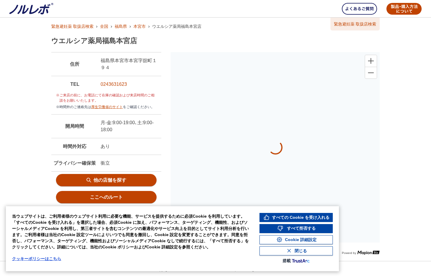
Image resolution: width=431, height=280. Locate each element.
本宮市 (139, 26)
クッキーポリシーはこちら (36, 258)
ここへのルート (106, 196)
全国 (104, 26)
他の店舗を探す (110, 179)
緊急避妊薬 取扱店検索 (72, 26)
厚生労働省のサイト (107, 107)
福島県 (121, 26)
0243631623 (114, 84)
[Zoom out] (371, 72)
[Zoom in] (371, 61)
